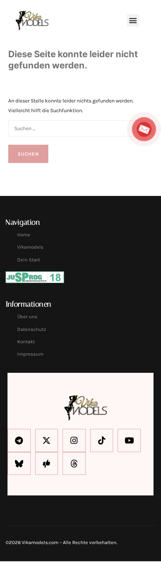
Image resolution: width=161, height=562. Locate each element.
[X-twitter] (46, 440)
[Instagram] (74, 440)
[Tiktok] (101, 440)
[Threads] (74, 463)
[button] (133, 20)
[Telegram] (19, 440)
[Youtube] (129, 440)
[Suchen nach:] (80, 128)
